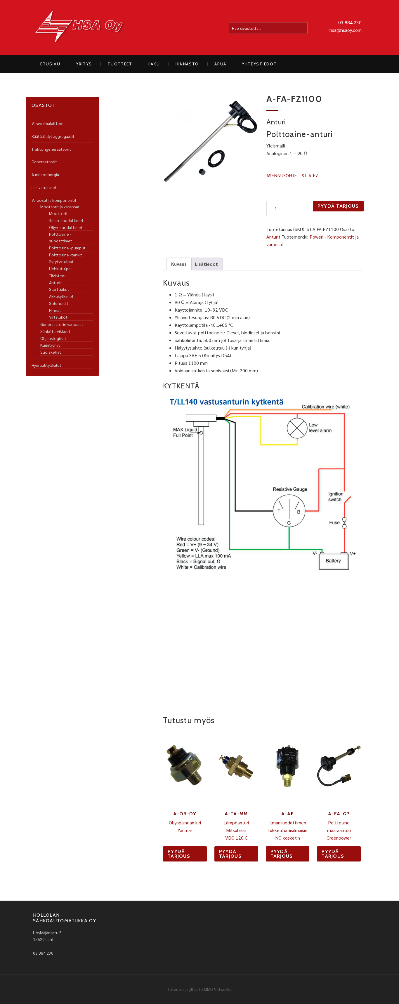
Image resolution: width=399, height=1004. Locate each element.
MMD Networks (217, 989)
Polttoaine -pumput (67, 247)
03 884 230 (350, 22)
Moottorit (58, 213)
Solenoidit (58, 303)
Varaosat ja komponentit (54, 200)
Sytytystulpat (61, 261)
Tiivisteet (57, 275)
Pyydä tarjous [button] (179, 854)
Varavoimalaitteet (48, 123)
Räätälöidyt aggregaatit (53, 136)
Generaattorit (44, 161)
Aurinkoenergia (45, 174)
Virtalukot (58, 316)
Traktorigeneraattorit (51, 149)
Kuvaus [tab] (179, 264)
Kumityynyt (50, 345)
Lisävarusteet (44, 187)
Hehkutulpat (60, 268)
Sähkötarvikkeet (55, 331)
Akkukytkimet (61, 296)
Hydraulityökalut (46, 365)
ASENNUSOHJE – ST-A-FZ (292, 175)
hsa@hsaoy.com (345, 30)
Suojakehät (50, 352)
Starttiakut (59, 289)
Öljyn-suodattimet (66, 227)
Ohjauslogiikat (53, 338)
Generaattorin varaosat (61, 324)
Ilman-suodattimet (66, 220)
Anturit (273, 237)
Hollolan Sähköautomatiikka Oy (79, 27)
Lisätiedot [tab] (206, 264)
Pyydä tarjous (338, 206)
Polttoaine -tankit (65, 254)
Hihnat (55, 310)
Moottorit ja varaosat (60, 206)
